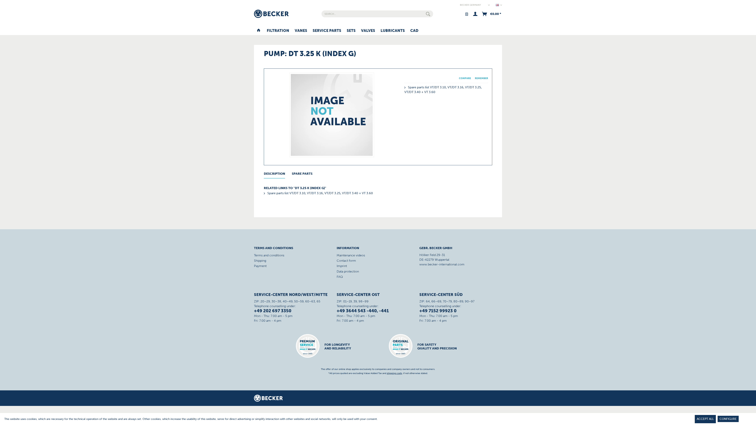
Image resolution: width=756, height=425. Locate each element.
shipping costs (394, 373)
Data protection (348, 271)
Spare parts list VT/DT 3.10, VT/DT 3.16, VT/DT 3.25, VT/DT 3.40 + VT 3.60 (320, 193)
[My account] (475, 13)
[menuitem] (377, 13)
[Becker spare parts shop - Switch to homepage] (271, 14)
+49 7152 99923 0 (438, 310)
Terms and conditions (269, 255)
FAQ (340, 277)
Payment (260, 266)
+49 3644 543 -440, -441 (363, 310)
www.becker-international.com (441, 264)
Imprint (342, 266)
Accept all (705, 419)
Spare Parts (302, 174)
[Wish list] (466, 13)
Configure (728, 419)
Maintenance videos (351, 255)
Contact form (346, 260)
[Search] (428, 13)
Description (274, 174)
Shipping (260, 260)
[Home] (258, 31)
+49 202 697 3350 (272, 310)
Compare (465, 78)
